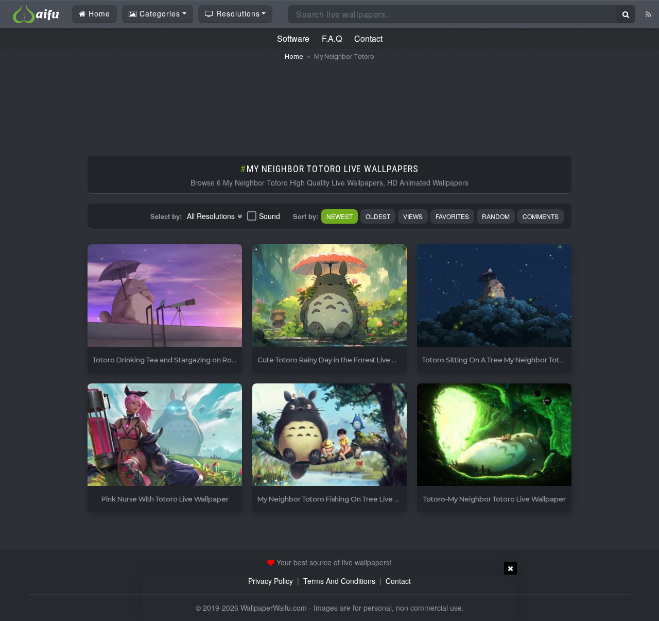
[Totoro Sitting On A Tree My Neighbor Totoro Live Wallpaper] (494, 296)
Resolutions (237, 13)
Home (98, 13)
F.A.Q (332, 38)
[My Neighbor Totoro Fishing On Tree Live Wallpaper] (329, 435)
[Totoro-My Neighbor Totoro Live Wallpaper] (494, 435)
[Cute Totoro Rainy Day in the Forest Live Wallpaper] (329, 296)
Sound (269, 216)
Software (293, 38)
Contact (368, 38)
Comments (541, 216)
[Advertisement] (329, 103)
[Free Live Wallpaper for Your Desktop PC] (36, 13)
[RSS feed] (648, 14)
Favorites (452, 216)
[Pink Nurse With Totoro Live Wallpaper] (165, 435)
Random (496, 216)
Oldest (378, 216)
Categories (158, 13)
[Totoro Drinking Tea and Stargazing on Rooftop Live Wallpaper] (165, 296)
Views (413, 216)
